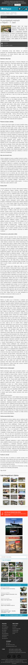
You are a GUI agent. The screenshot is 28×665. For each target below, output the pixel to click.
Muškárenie (5, 635)
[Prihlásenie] (26, 8)
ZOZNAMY (8, 641)
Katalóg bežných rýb (12, 646)
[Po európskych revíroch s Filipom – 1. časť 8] (14, 491)
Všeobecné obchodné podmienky (18, 652)
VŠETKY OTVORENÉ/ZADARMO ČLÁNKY (14, 615)
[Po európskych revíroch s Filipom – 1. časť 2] (14, 480)
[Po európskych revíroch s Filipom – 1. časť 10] (6, 497)
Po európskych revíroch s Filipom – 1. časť (8, 13)
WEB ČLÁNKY (15, 623)
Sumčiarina (5, 633)
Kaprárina (5, 628)
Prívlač (4, 632)
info (26, 48)
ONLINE (5, 625)
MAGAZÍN (4, 623)
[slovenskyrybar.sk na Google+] (14, 656)
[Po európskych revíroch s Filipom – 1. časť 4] (6, 486)
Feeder (5, 630)
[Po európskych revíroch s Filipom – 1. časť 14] (14, 503)
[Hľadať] (22, 8)
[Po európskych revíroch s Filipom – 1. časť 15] (21, 503)
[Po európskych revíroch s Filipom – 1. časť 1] (6, 480)
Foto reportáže (17, 628)
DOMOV (3, 12)
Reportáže (16, 630)
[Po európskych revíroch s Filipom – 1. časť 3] (21, 480)
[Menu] (19, 8)
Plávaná (5, 636)
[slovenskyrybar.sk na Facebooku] (9, 656)
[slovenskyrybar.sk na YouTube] (19, 656)
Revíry (8, 643)
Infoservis (5, 638)
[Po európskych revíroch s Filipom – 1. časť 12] (21, 497)
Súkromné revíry (11, 644)
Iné (14, 633)
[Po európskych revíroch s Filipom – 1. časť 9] (21, 491)
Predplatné (5, 627)
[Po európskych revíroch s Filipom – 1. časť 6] (21, 486)
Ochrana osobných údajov (16, 650)
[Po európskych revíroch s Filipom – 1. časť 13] (6, 503)
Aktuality (15, 625)
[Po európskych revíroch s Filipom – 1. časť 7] (6, 491)
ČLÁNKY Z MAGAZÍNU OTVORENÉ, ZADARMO (11, 585)
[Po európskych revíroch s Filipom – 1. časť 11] (14, 497)
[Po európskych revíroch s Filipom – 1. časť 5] (14, 486)
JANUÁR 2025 (13, 12)
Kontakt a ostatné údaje (15, 649)
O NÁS (3, 649)
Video (15, 627)
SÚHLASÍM (17, 4)
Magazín (8, 12)
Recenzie (16, 632)
